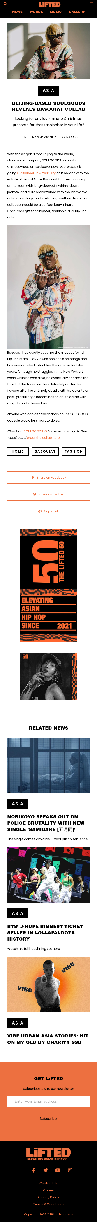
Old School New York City (36, 173)
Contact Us (48, 1183)
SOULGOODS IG (35, 431)
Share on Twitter (51, 494)
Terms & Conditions (48, 1204)
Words (36, 12)
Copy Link (51, 511)
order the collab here (43, 437)
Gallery (77, 12)
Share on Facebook (51, 477)
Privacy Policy (48, 1197)
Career (48, 1190)
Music (56, 12)
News (17, 12)
